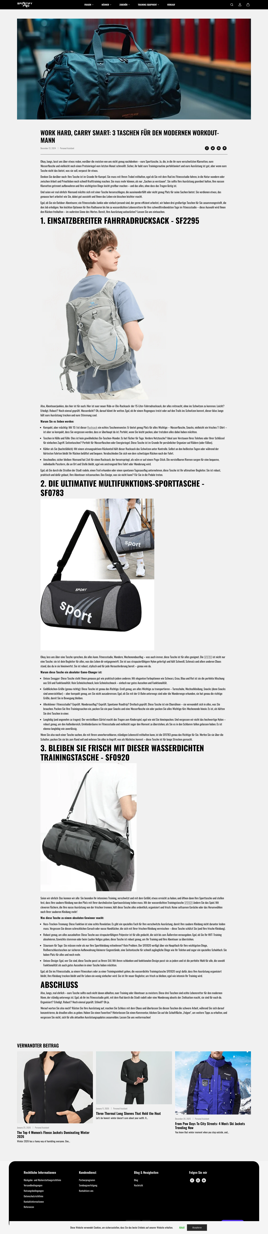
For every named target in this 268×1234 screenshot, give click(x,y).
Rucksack (92, 427)
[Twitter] (213, 148)
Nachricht (138, 1185)
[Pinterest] (219, 148)
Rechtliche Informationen (40, 1173)
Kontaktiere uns (86, 1191)
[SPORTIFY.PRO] (25, 5)
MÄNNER (105, 4)
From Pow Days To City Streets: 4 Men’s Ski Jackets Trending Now (210, 1125)
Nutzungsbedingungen (34, 1191)
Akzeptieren (197, 1227)
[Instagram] (198, 1180)
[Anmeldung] (240, 5)
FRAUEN (87, 4)
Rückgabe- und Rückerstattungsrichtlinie (42, 1180)
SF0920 (188, 902)
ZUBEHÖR (123, 4)
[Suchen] (232, 5)
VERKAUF (171, 4)
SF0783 (208, 657)
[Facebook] (207, 148)
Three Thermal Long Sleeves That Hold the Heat (128, 1113)
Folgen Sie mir (198, 1173)
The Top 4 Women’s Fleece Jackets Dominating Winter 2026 (53, 1134)
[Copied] (225, 148)
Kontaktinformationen (34, 1201)
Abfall (182, 1227)
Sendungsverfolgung (88, 1185)
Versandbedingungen (33, 1185)
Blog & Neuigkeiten (146, 1173)
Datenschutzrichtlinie (33, 1196)
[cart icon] (248, 5)
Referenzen (29, 1207)
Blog (136, 1180)
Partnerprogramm (87, 1180)
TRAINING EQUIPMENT (147, 4)
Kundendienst (87, 1173)
